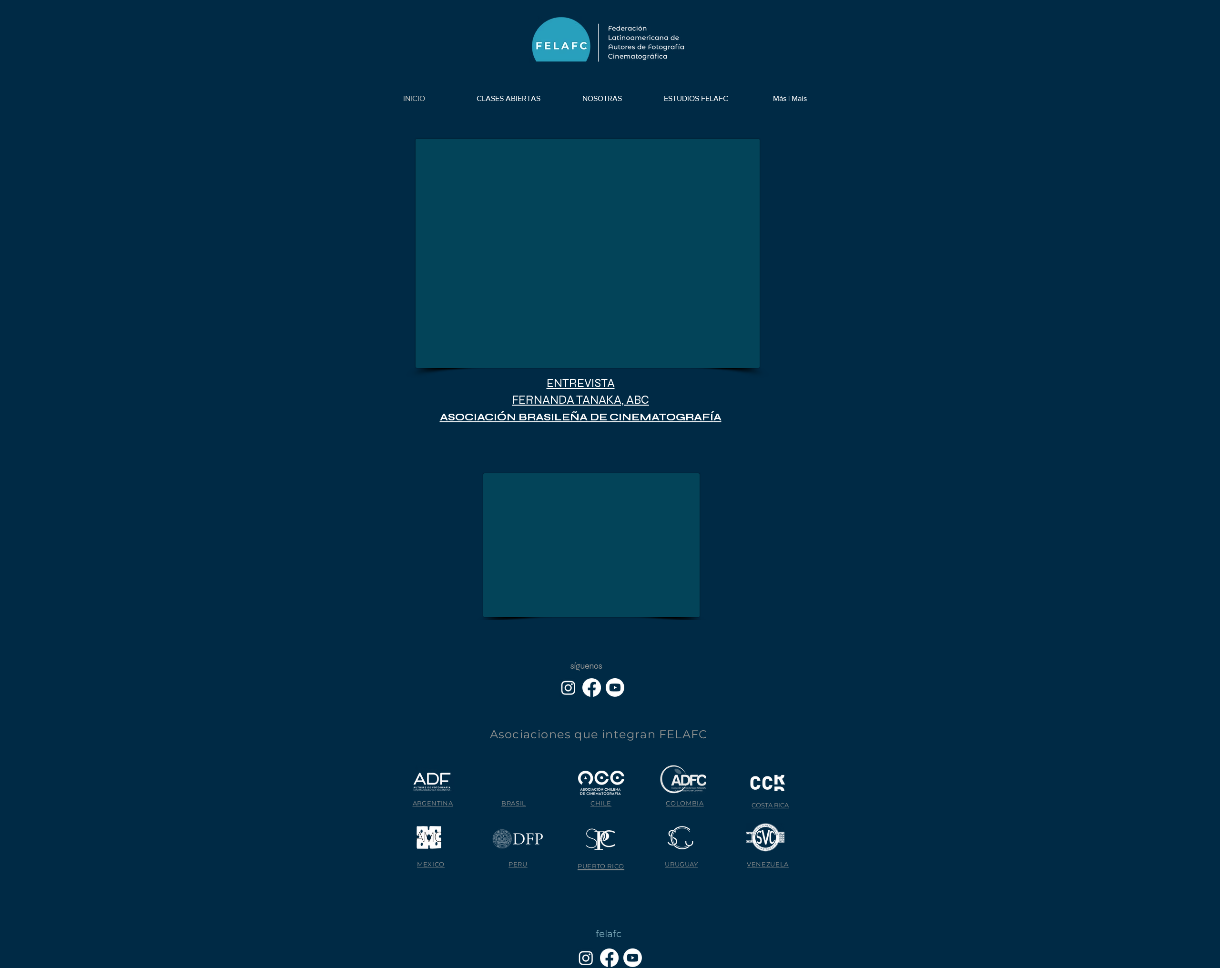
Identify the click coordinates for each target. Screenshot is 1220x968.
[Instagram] (568, 687)
